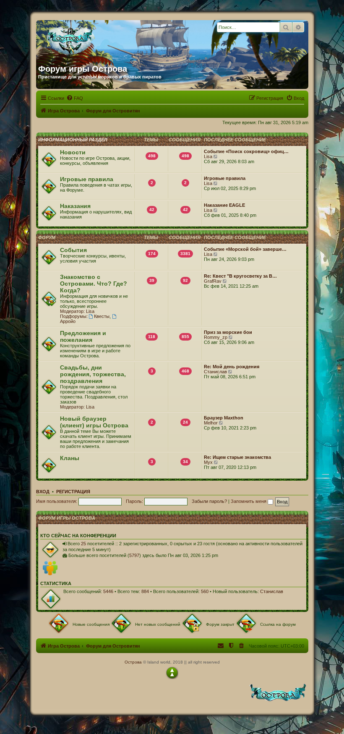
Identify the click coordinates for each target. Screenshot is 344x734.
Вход (43, 491)
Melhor (211, 422)
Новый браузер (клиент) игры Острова (94, 422)
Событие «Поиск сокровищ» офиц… (246, 151)
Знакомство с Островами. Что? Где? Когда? (93, 283)
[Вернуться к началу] (172, 672)
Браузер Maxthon (223, 417)
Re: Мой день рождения (231, 366)
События (73, 250)
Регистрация (73, 491)
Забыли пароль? (209, 501)
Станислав (215, 371)
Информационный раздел (72, 139)
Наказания (75, 206)
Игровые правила (86, 179)
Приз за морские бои (228, 332)
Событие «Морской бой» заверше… (245, 249)
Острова (133, 662)
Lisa (208, 156)
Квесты (101, 316)
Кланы (69, 458)
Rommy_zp (215, 337)
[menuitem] (74, 98)
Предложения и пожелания (83, 336)
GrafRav (213, 281)
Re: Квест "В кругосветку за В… (240, 276)
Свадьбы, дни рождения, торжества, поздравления (93, 374)
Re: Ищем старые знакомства (237, 457)
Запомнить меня (249, 501)
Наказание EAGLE (224, 205)
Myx (208, 462)
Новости (73, 152)
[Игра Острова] (118, 39)
